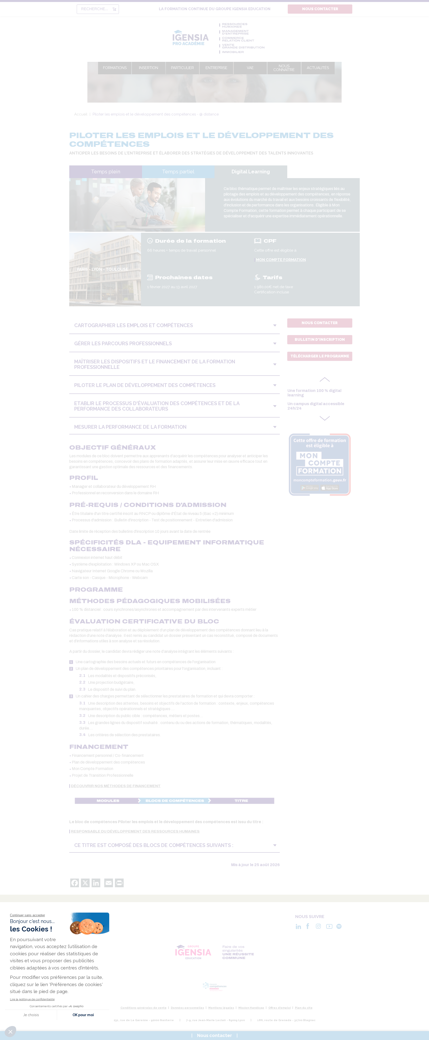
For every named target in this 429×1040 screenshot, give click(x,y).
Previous (325, 381)
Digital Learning (251, 172)
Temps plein (105, 172)
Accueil (80, 114)
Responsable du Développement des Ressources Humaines (135, 831)
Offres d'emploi (279, 1007)
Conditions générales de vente (143, 1007)
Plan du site (304, 1007)
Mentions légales (221, 1007)
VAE (250, 68)
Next (325, 417)
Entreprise (216, 68)
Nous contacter (320, 9)
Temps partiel (178, 172)
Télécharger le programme (319, 356)
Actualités (318, 68)
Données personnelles (187, 1007)
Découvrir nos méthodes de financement (116, 786)
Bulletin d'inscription (320, 339)
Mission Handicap (251, 1007)
